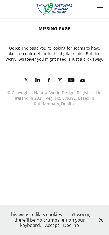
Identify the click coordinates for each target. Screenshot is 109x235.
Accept (52, 225)
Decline (71, 225)
